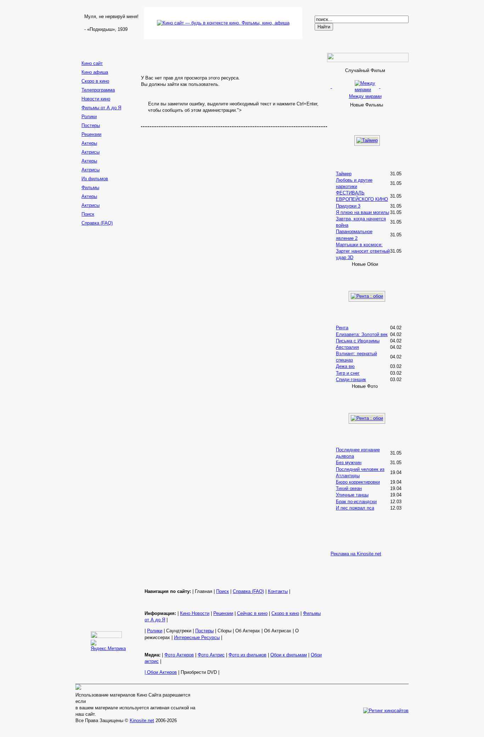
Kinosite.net (142, 720)
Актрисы (90, 152)
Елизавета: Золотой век (362, 334)
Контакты (278, 591)
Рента (342, 327)
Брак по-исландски (356, 501)
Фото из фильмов (247, 655)
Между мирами (365, 96)
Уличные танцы (352, 494)
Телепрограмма (98, 90)
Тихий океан (349, 488)
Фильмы (90, 187)
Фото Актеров (179, 655)
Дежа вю (345, 366)
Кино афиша (94, 72)
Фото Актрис (211, 655)
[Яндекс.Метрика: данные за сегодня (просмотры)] (108, 646)
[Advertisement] (107, 340)
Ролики (89, 116)
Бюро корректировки (358, 482)
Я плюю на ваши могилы (362, 212)
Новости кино (95, 98)
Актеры (89, 143)
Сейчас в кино (252, 613)
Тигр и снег (348, 373)
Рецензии (91, 134)
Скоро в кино (95, 81)
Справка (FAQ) (97, 223)
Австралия (347, 347)
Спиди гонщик (351, 379)
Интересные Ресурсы (197, 637)
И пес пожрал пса (355, 508)
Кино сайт (92, 63)
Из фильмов (94, 178)
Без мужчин (348, 462)
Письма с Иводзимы (357, 340)
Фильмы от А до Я (101, 107)
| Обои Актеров (161, 672)
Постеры (90, 125)
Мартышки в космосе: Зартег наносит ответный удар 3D (363, 251)
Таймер (343, 173)
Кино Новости (194, 613)
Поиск (87, 214)
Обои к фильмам (288, 655)
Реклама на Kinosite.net (356, 553)
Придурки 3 (348, 206)
